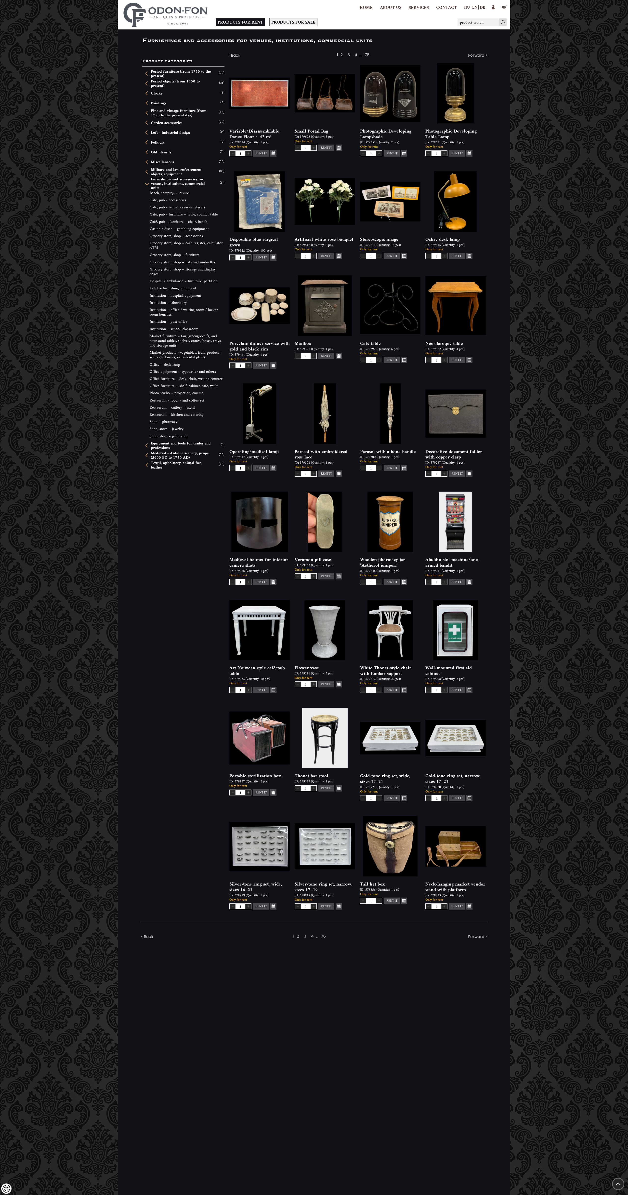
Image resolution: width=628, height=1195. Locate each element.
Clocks (156, 93)
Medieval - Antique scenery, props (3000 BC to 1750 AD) (180, 455)
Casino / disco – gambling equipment (179, 228)
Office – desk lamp (165, 364)
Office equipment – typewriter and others (183, 371)
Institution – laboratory (168, 302)
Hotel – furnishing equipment (173, 288)
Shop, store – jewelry (166, 428)
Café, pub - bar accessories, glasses (177, 207)
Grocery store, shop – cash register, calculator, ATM (186, 245)
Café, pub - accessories (168, 200)
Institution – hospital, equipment (175, 295)
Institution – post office (168, 321)
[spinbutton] (240, 153)
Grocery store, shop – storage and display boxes (183, 271)
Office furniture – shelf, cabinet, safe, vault (184, 385)
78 (367, 55)
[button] (390, 7)
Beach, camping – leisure (169, 192)
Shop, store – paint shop (169, 436)
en (474, 7)
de (482, 7)
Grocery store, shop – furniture (174, 254)
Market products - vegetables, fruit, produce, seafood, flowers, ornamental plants (185, 354)
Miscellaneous (162, 162)
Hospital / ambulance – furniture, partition (183, 281)
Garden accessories (166, 123)
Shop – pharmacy (163, 421)
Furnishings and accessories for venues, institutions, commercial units (178, 183)
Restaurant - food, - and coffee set (177, 400)
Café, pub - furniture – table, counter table (184, 214)
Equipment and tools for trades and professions (181, 445)
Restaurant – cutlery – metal (172, 407)
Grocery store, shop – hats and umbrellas (182, 262)
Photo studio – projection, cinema (176, 392)
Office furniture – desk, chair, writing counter (186, 378)
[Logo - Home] (165, 14)
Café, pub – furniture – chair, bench (178, 221)
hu (467, 7)
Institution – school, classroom (174, 328)
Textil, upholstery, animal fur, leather (176, 465)
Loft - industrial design (170, 132)
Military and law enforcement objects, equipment (176, 171)
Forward (476, 55)
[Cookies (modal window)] (6, 1188)
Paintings (158, 103)
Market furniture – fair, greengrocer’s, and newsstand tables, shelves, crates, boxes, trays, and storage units (186, 341)
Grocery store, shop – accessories (176, 235)
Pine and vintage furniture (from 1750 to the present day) (179, 112)
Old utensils (161, 152)
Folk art (157, 142)
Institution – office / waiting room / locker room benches (184, 312)
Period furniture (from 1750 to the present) (181, 73)
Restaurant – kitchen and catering (176, 414)
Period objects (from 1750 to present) (175, 83)
